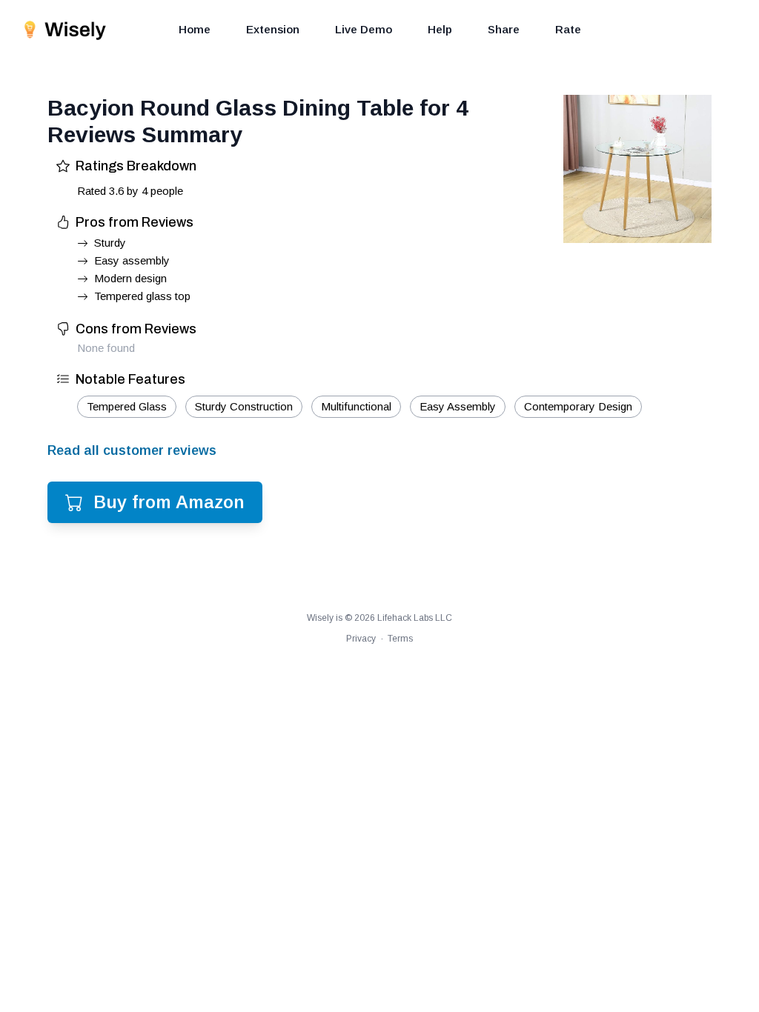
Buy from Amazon (169, 502)
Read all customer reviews (131, 450)
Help (440, 29)
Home (195, 29)
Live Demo (363, 29)
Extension (272, 29)
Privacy (361, 638)
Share (504, 29)
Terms (400, 638)
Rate (568, 29)
